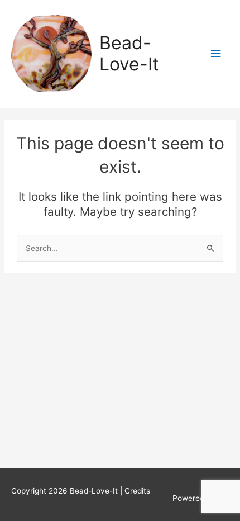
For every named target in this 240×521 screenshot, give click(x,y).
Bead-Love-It (129, 53)
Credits (137, 490)
